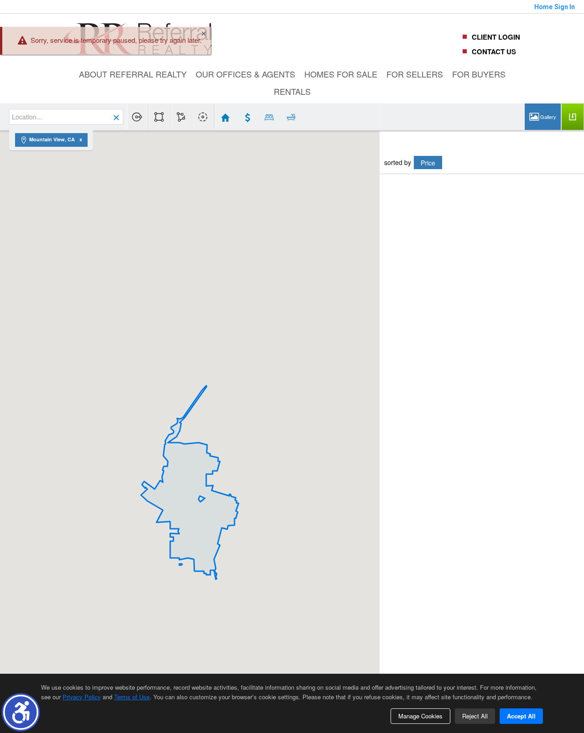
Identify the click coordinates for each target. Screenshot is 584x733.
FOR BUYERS (479, 74)
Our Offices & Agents (245, 74)
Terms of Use (132, 696)
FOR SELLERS (414, 74)
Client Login (496, 37)
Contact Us (494, 51)
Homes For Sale (340, 74)
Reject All (475, 716)
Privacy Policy (82, 696)
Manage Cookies (420, 716)
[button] (20, 712)
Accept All (521, 716)
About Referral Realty (133, 74)
